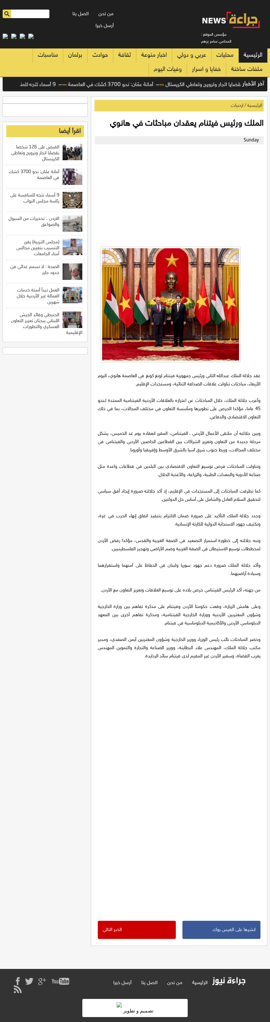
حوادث (100, 55)
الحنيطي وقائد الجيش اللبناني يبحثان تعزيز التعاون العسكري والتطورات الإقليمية (46, 324)
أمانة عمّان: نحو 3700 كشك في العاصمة (120, 85)
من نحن (106, 14)
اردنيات (237, 105)
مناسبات (48, 55)
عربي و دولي (191, 55)
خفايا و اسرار (206, 69)
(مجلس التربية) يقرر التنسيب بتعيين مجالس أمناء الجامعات (37, 248)
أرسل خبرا (104, 26)
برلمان (75, 55)
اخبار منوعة (154, 55)
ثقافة (124, 55)
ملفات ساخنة (246, 69)
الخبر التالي (112, 930)
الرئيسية (253, 55)
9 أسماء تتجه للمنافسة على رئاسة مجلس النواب (34, 198)
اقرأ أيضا (70, 131)
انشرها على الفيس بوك (234, 930)
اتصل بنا (80, 14)
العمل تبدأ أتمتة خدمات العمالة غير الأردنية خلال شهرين (38, 296)
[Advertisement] (177, 194)
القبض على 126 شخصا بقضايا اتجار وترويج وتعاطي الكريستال (35, 153)
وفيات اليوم (168, 69)
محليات (224, 55)
